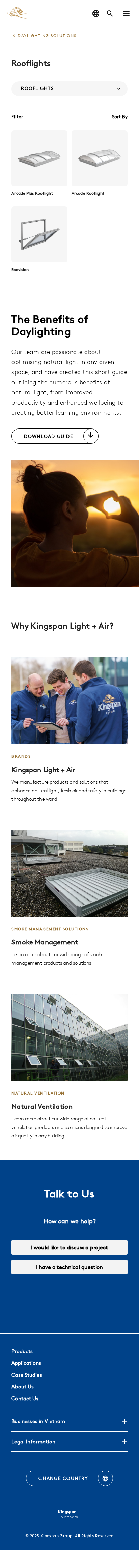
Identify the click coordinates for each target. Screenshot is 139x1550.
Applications (26, 1363)
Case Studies (26, 1375)
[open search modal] (110, 13)
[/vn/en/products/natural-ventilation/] (69, 1067)
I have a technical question (69, 1267)
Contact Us (24, 1398)
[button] (126, 13)
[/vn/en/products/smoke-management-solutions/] (69, 898)
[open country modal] (96, 13)
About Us (22, 1386)
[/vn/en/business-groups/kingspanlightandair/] (69, 730)
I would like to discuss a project (69, 1247)
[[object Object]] (39, 158)
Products (22, 1351)
